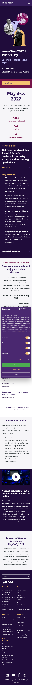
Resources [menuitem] (21, 587)
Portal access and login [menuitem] (7, 663)
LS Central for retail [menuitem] (8, 590)
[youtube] (13, 675)
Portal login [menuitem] (20, 622)
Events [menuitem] (19, 599)
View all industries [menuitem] (7, 634)
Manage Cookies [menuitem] (22, 637)
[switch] (27, 343)
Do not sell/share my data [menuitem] (23, 631)
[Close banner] (29, 309)
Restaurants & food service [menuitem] (8, 621)
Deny (16, 374)
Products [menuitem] (5, 587)
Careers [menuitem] (19, 620)
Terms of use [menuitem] (21, 628)
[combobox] (16, 576)
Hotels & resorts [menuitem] (7, 624)
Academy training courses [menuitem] (7, 656)
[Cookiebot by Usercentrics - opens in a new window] (19, 309)
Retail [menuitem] (3, 617)
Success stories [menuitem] (21, 590)
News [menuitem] (18, 602)
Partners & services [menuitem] (6, 640)
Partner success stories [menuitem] (7, 652)
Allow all (16, 365)
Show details (23, 360)
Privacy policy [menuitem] (21, 625)
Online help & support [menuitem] (21, 606)
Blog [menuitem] (18, 592)
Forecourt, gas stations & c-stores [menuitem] (8, 630)
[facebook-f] (19, 675)
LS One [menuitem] (4, 607)
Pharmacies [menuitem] (5, 627)
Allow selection (16, 369)
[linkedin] (7, 675)
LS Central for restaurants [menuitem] (6, 593)
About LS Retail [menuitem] (21, 617)
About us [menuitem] (20, 614)
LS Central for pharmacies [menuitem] (6, 600)
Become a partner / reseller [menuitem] (8, 647)
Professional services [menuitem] (8, 660)
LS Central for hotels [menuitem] (8, 597)
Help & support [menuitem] (6, 667)
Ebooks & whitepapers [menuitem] (21, 596)
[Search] (28, 576)
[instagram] (24, 675)
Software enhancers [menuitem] (8, 609)
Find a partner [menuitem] (6, 644)
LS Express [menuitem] (5, 604)
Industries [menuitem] (5, 614)
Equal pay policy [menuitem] (22, 635)
